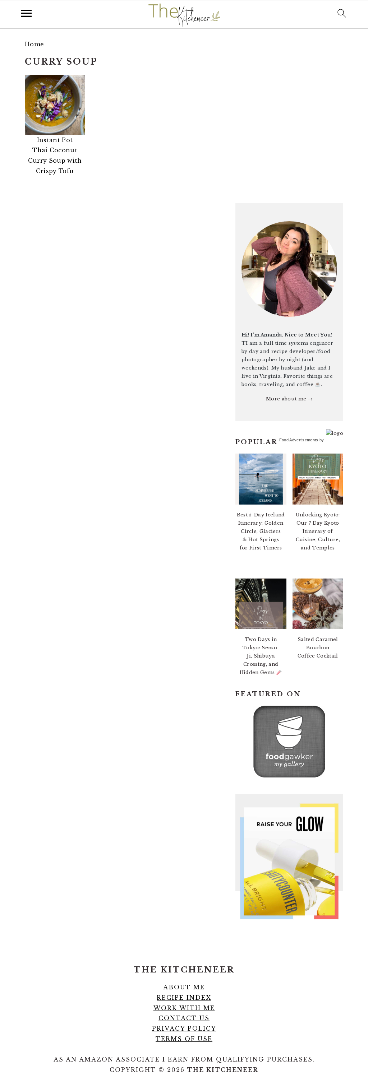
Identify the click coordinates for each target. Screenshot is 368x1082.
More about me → (289, 398)
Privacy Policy (184, 1028)
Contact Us (184, 1018)
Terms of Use (184, 1038)
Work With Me (184, 1008)
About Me (184, 987)
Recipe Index (184, 997)
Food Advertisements (298, 440)
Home (34, 44)
